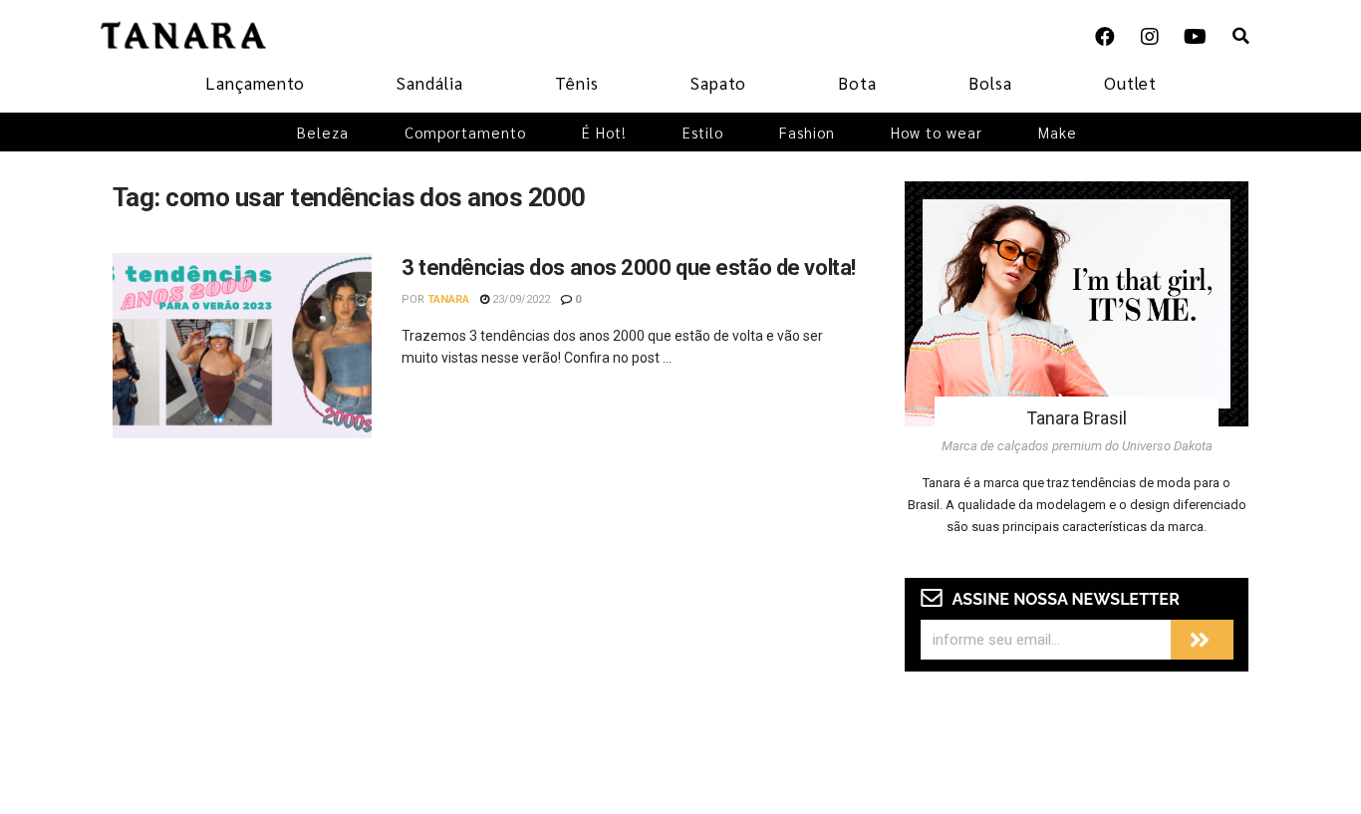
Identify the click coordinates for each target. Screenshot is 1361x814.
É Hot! (604, 132)
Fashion (807, 132)
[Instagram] (1150, 37)
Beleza (323, 132)
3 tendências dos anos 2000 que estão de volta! (629, 267)
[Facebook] (1105, 37)
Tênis (577, 83)
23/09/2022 (519, 299)
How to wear (936, 132)
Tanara (448, 299)
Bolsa (990, 83)
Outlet (1130, 83)
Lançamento (255, 83)
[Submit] (1202, 640)
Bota (857, 83)
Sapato (718, 83)
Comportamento (465, 132)
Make (1057, 132)
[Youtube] (1195, 37)
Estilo (702, 132)
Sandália (430, 83)
